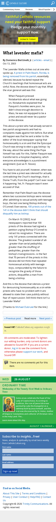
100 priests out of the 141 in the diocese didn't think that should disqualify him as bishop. (27, 210)
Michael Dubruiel (24, 307)
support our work (33, 351)
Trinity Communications (35, 503)
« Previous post (12, 318)
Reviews (29, 9)
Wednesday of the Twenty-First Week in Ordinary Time (27, 390)
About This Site (11, 493)
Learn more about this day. (13, 420)
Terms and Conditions (34, 493)
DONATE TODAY (28, 39)
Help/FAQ (35, 496)
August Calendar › (42, 426)
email (46, 60)
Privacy (6, 496)
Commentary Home (11, 9)
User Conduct (20, 496)
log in (15, 348)
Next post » (45, 318)
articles (38, 60)
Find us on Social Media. (17, 488)
